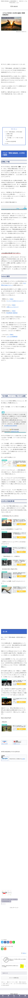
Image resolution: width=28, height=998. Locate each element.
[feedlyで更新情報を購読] (2, 949)
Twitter (11, 299)
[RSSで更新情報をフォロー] (5, 949)
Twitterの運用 (9, 135)
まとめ (6, 143)
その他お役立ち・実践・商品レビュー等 (10, 899)
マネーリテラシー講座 (7, 901)
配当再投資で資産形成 (12, 312)
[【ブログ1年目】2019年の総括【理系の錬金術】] (8, 942)
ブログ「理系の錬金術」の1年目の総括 (13, 131)
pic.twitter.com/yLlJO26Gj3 (10, 425)
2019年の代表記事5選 (11, 141)
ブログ (4, 903)
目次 (12, 129)
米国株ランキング (17, 743)
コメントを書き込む (14, 977)
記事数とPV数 (10, 133)
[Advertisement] (14, 47)
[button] (25, 609)
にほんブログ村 (4, 743)
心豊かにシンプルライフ (12, 307)
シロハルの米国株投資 (12, 336)
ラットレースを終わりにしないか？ (15, 301)
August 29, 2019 (15, 431)
